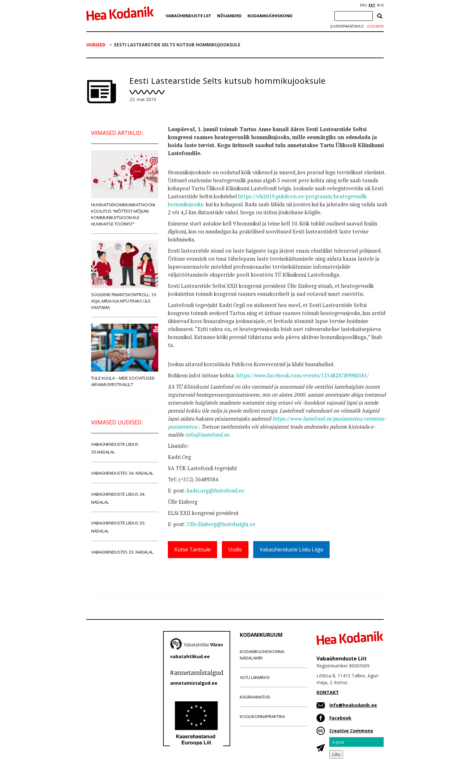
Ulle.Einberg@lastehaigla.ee (221, 524)
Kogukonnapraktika (262, 716)
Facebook (340, 718)
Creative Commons (351, 731)
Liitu (336, 754)
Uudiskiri (375, 26)
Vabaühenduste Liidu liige (291, 549)
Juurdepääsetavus (347, 26)
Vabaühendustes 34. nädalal (122, 473)
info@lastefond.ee (207, 434)
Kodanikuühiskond (270, 16)
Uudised (96, 45)
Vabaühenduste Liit (188, 16)
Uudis (235, 549)
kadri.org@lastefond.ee (215, 490)
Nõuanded (229, 16)
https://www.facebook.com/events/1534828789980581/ (303, 375)
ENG (363, 5)
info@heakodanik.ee (353, 705)
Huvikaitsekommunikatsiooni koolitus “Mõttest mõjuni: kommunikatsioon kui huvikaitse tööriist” (123, 214)
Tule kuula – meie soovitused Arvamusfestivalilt (123, 381)
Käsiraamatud (255, 697)
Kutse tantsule (192, 549)
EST (372, 5)
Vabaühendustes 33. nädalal (122, 552)
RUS (380, 5)
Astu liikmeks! (255, 677)
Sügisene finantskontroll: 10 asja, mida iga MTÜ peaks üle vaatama (123, 301)
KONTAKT (328, 692)
